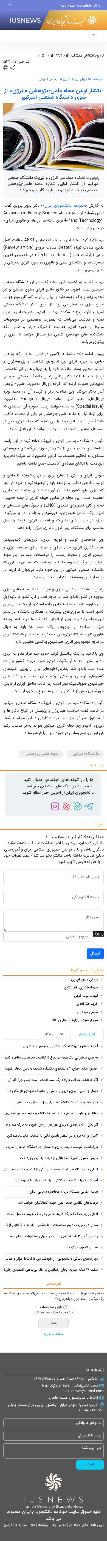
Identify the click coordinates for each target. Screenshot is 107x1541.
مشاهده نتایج (54, 1334)
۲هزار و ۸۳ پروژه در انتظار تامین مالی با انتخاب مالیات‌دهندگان (52, 1136)
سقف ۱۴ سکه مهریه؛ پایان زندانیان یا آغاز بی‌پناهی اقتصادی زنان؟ (51, 1270)
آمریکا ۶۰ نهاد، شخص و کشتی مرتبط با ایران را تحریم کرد (56, 1180)
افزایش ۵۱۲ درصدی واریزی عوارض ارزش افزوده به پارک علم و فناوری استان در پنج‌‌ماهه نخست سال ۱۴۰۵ (50, 1125)
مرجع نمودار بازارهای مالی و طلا (75, 1020)
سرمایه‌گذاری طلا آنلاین (81, 988)
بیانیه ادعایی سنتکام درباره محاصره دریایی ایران (63, 1192)
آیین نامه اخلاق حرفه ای (86, 1525)
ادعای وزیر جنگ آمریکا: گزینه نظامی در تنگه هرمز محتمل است (52, 1214)
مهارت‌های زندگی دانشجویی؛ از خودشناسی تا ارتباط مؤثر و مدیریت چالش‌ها (50, 1259)
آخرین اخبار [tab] (87, 1034)
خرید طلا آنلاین (86, 1004)
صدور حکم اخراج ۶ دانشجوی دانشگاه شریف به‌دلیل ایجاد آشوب (51, 1069)
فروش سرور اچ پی (84, 980)
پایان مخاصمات (51, 1307)
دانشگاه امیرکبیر (86, 753)
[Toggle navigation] (10, 6)
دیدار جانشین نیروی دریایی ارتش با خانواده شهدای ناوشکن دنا (52, 1091)
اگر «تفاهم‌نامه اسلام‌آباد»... (77, 5)
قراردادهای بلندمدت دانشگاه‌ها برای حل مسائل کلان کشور (56, 1102)
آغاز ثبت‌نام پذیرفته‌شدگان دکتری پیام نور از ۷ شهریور (59, 1046)
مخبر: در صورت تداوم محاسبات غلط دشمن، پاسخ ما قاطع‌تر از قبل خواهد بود (50, 1225)
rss (32, 1525)
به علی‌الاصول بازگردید (82, 1248)
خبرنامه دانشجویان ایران (88, 79)
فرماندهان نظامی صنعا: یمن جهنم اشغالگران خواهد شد (58, 1203)
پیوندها (43, 1525)
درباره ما (20, 1525)
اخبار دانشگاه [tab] (53, 1034)
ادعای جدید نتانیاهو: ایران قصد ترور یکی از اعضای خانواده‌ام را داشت (50, 1169)
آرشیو (8, 1525)
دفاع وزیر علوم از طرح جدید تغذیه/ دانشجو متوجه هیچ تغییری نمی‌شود (50, 1113)
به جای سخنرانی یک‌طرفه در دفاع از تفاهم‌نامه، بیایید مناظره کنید (51, 1058)
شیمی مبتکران (87, 1012)
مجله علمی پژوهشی (42, 753)
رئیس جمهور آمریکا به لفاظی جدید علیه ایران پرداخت (59, 1158)
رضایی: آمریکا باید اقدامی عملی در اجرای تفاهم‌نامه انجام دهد (53, 1236)
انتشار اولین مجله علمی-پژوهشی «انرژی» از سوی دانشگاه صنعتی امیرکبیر (53, 94)
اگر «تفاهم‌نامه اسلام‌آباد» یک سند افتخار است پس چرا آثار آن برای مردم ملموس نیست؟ (50, 1080)
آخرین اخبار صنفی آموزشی (54, 79)
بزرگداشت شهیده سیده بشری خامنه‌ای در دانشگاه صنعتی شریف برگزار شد (50, 1147)
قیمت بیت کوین (86, 996)
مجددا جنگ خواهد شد (51, 1313)
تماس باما (58, 1525)
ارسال (95, 953)
